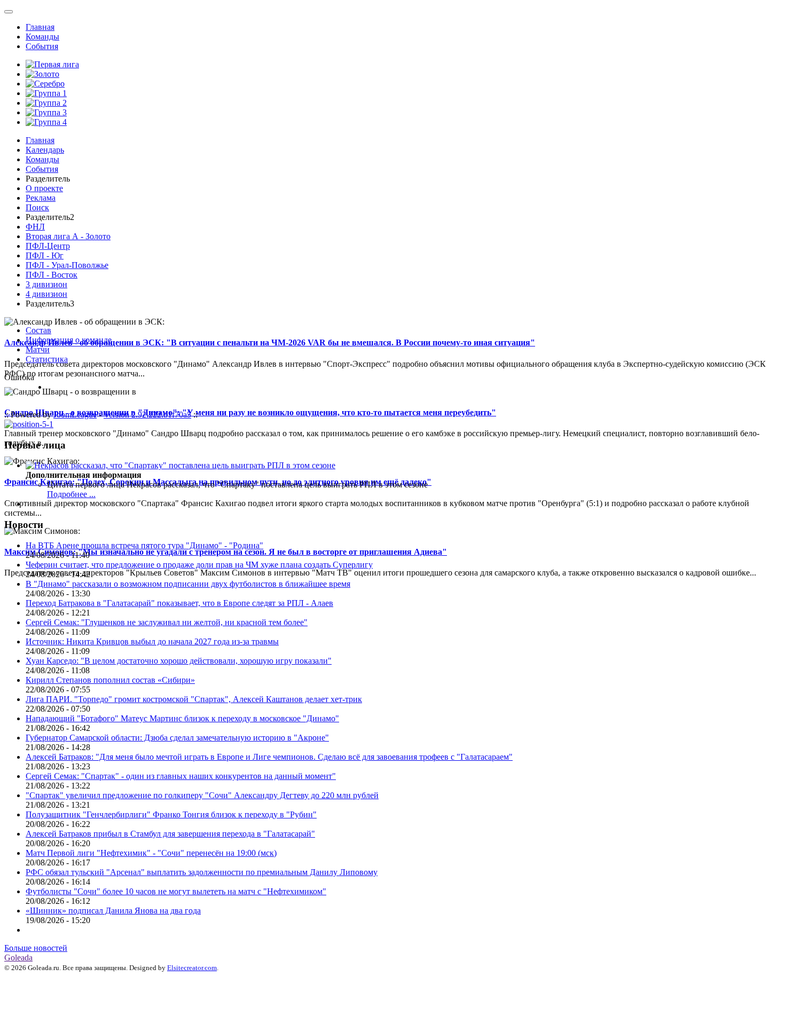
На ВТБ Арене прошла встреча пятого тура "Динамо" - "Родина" (144, 545)
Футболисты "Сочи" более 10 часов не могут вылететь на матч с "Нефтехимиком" (176, 891)
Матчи (38, 349)
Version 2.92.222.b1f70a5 (147, 414)
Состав (38, 330)
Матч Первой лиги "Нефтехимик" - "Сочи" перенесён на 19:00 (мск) (151, 852)
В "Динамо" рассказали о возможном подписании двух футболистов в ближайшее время (188, 583)
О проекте (44, 188)
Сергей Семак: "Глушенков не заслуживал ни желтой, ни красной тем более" (167, 622)
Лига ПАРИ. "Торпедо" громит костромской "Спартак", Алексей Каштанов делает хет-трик (194, 699)
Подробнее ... (71, 494)
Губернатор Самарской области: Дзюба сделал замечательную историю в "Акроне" (177, 737)
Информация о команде (69, 339)
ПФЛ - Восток (51, 274)
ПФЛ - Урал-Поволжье (67, 265)
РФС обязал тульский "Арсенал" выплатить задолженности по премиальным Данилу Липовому (202, 872)
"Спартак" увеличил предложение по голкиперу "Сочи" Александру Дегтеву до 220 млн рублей (202, 795)
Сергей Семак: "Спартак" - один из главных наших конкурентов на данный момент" (181, 776)
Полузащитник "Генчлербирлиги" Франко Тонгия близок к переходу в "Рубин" (171, 814)
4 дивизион (46, 293)
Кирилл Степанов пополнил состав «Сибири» (110, 679)
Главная (40, 26)
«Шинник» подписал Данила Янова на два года (113, 910)
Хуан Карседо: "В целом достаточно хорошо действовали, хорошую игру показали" (179, 660)
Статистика (47, 359)
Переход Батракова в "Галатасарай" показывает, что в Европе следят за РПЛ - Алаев (179, 603)
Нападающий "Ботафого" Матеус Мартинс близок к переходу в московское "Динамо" (182, 718)
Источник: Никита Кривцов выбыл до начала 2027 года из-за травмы (152, 641)
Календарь (45, 149)
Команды (42, 36)
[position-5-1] (28, 424)
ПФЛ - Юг (45, 255)
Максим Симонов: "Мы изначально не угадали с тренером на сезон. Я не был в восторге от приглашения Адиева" (225, 551)
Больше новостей (35, 947)
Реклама (41, 197)
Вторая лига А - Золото (68, 236)
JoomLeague (75, 414)
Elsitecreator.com (192, 968)
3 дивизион (46, 284)
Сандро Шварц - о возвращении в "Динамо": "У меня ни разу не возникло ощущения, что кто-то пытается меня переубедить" (250, 412)
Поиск (37, 207)
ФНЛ (35, 226)
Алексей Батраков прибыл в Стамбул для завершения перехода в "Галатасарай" (170, 833)
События (42, 46)
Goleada (18, 957)
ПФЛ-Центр (48, 245)
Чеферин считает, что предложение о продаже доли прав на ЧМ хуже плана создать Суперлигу (199, 564)
